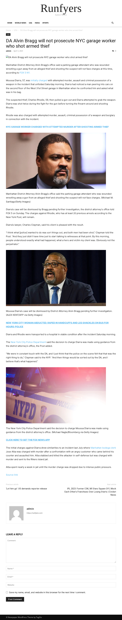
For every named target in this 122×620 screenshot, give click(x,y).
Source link (12, 474)
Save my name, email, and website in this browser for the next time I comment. (47, 592)
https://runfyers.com (35, 513)
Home (9, 23)
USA (30, 23)
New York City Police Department (28, 342)
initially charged (39, 80)
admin (8, 51)
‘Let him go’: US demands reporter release (26, 488)
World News (20, 23)
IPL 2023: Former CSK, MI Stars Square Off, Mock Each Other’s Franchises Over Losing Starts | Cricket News (90, 491)
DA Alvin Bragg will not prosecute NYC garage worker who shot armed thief (61, 43)
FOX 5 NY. (25, 72)
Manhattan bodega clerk (103, 447)
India (37, 23)
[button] (112, 23)
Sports (45, 23)
